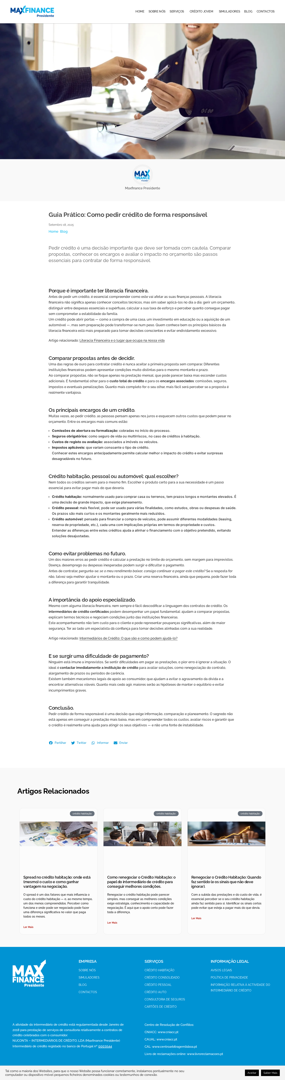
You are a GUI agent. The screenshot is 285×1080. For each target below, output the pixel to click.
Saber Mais (270, 1072)
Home (53, 231)
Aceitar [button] (251, 1072)
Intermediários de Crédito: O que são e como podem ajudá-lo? (128, 638)
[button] (58, 743)
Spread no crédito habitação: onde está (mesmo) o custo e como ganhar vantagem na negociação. (57, 882)
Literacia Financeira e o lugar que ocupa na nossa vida (122, 340)
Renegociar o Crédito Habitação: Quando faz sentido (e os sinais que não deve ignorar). (226, 882)
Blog (64, 231)
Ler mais (28, 927)
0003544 (105, 1046)
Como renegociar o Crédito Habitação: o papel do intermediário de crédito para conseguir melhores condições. (141, 882)
